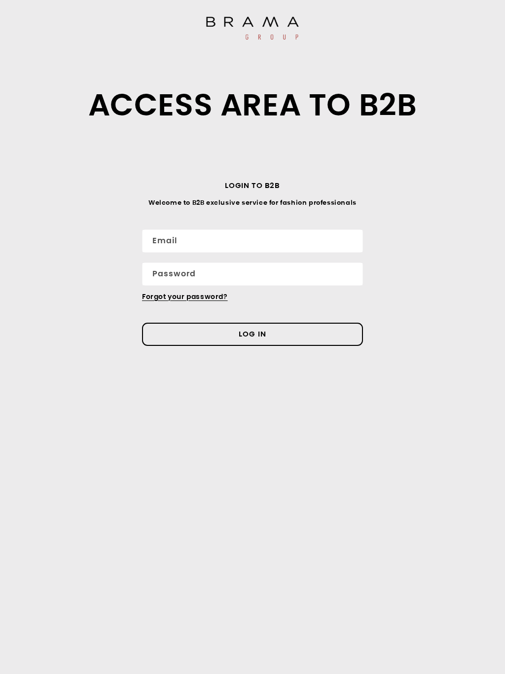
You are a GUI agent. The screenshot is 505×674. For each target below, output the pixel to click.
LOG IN (252, 334)
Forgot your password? (185, 296)
